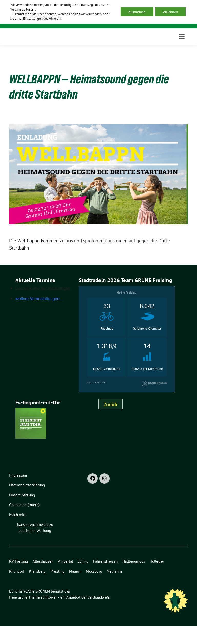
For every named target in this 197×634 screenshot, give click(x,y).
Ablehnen (170, 11)
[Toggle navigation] (182, 36)
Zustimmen (137, 11)
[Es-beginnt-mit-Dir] (30, 423)
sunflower (49, 597)
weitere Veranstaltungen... (39, 298)
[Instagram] (104, 478)
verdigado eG (98, 597)
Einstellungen (33, 18)
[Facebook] (92, 478)
